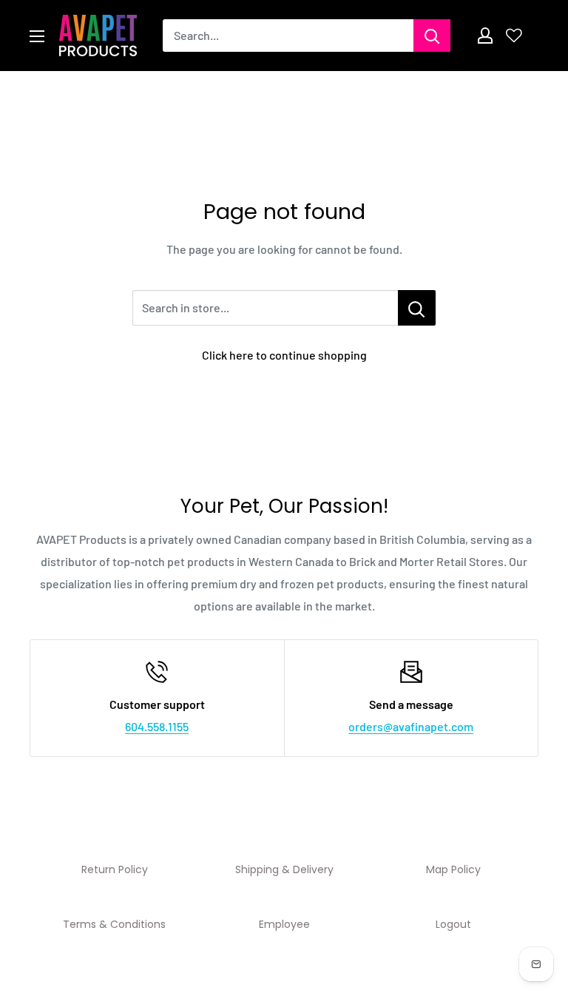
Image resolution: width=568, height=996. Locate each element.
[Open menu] (37, 36)
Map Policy (453, 869)
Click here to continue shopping (284, 355)
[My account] (485, 35)
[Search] (431, 35)
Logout (453, 924)
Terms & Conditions (114, 924)
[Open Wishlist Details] (514, 35)
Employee (284, 924)
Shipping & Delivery (284, 869)
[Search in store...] (417, 308)
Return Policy (114, 869)
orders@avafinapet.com (410, 726)
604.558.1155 (157, 726)
